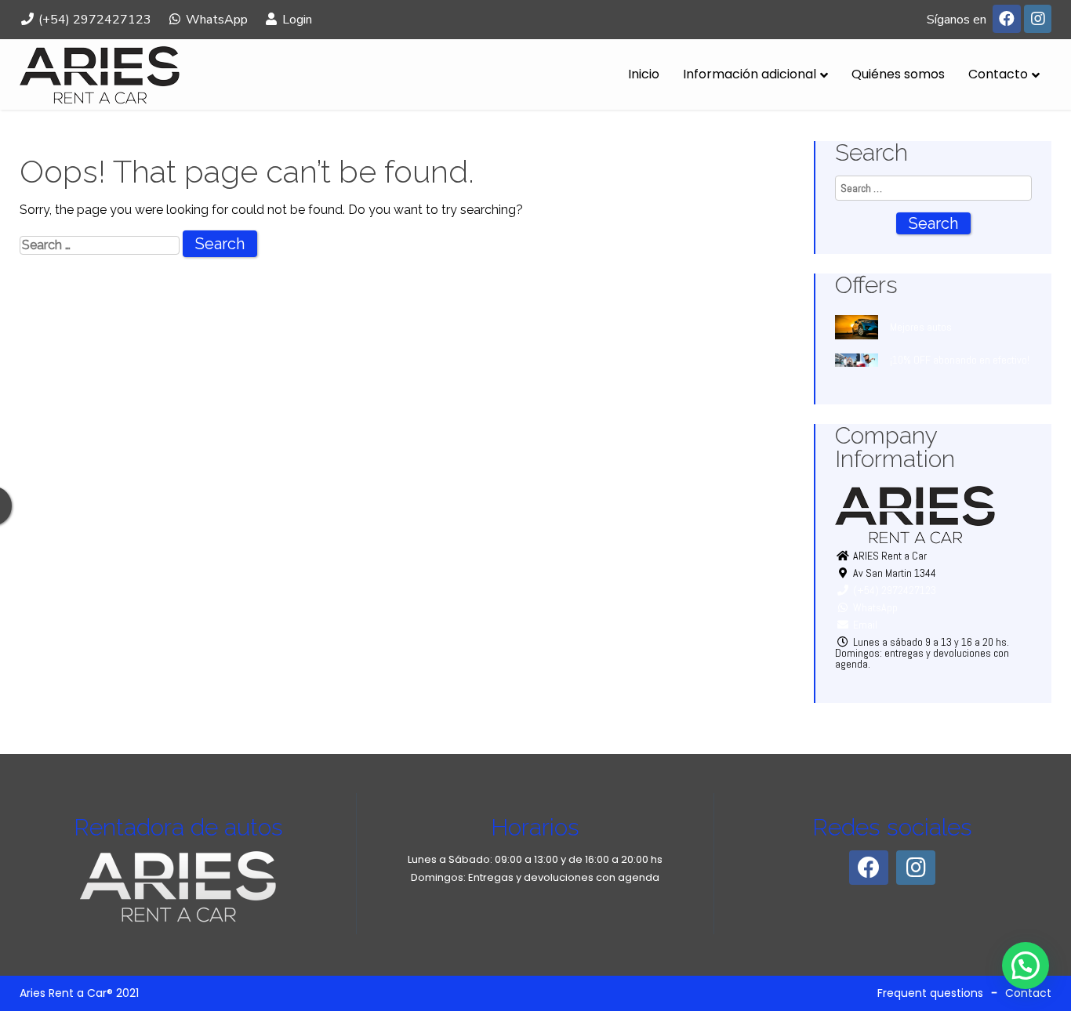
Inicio (643, 74)
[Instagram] (1037, 19)
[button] (1025, 965)
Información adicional (749, 74)
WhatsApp (215, 19)
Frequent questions (930, 993)
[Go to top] (1046, 949)
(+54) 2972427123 (93, 19)
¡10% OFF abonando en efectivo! (959, 360)
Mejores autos (921, 327)
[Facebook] (1007, 19)
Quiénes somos (898, 74)
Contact (1028, 993)
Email (864, 625)
